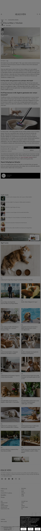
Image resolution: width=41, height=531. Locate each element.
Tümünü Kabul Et (23, 529)
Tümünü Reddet (37, 529)
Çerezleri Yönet (30, 529)
